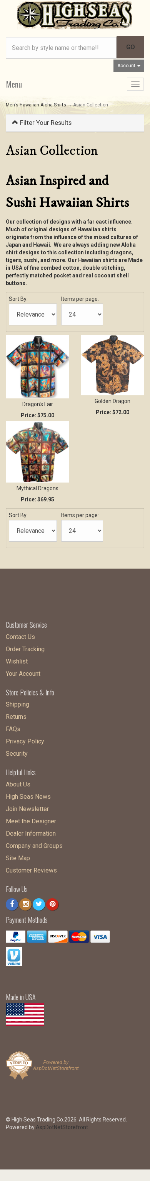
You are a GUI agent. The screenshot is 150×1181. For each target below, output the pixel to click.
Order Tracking (25, 649)
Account (127, 65)
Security (17, 753)
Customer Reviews (31, 870)
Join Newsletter (27, 809)
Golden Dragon (112, 401)
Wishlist (17, 661)
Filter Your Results (45, 122)
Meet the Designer (31, 821)
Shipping (17, 704)
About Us (18, 784)
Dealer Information (31, 833)
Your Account (23, 673)
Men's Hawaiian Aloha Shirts (36, 105)
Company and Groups (34, 845)
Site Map (18, 858)
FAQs (13, 729)
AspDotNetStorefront (62, 1127)
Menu (14, 84)
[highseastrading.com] (75, 15)
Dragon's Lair (37, 404)
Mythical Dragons (37, 488)
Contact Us (20, 636)
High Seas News (28, 796)
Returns (16, 716)
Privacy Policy (25, 741)
